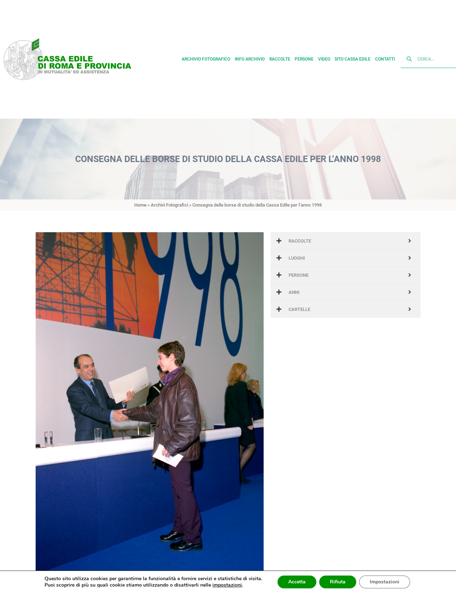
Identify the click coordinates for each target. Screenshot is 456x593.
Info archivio (250, 59)
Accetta (297, 581)
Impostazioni (384, 581)
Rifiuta (338, 581)
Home (140, 205)
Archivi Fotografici (169, 205)
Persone (304, 59)
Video (324, 59)
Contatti (385, 59)
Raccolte (279, 59)
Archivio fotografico (206, 59)
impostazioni (227, 585)
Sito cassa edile (352, 59)
